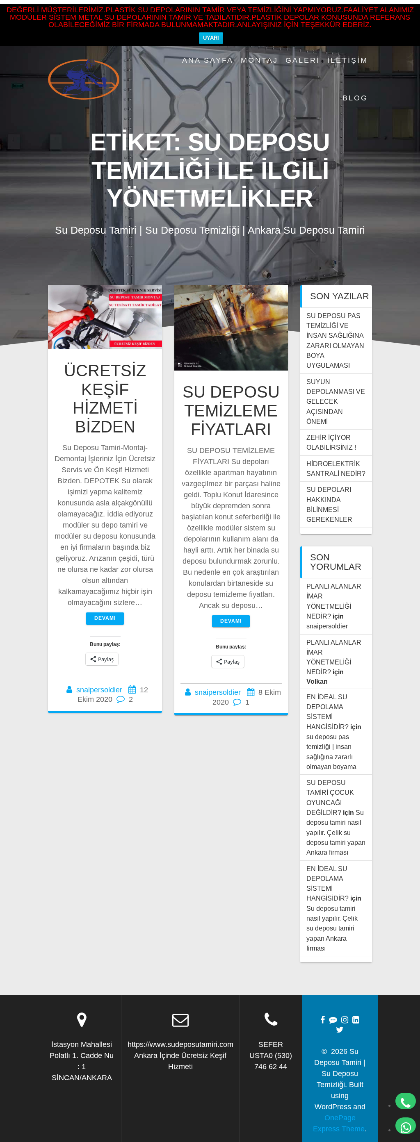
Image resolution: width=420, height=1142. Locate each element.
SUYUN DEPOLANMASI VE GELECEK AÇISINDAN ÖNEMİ (335, 401)
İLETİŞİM (347, 60)
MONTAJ (259, 60)
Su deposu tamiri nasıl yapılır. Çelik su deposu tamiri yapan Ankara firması (335, 832)
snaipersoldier (99, 690)
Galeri (302, 60)
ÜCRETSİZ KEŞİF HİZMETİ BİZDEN (105, 399)
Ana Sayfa (207, 60)
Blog (355, 98)
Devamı (105, 618)
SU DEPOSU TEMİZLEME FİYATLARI (231, 410)
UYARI (211, 38)
